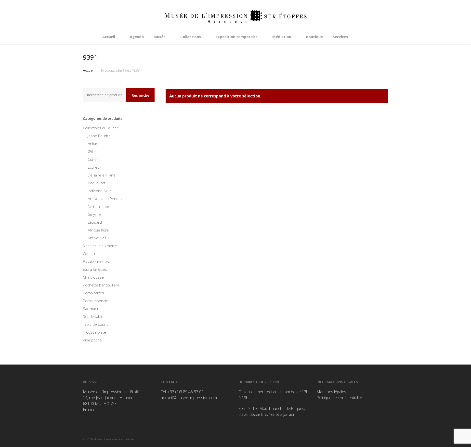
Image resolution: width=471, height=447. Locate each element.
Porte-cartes (93, 292)
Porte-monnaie (95, 300)
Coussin (89, 253)
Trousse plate (94, 332)
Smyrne (94, 214)
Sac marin (91, 308)
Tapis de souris (95, 324)
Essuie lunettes (96, 261)
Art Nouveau (98, 237)
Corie (92, 159)
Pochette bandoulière (101, 285)
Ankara (93, 143)
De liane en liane (102, 175)
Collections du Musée (101, 127)
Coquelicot (96, 182)
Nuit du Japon (99, 206)
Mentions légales (331, 391)
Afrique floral (98, 230)
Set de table (93, 316)
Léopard (95, 222)
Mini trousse (93, 277)
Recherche (140, 95)
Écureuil (94, 167)
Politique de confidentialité (339, 397)
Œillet (92, 151)
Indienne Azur (99, 190)
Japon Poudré (99, 135)
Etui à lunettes (95, 269)
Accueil (88, 70)
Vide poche (92, 340)
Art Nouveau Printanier (107, 198)
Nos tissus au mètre (100, 245)
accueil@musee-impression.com (189, 397)
